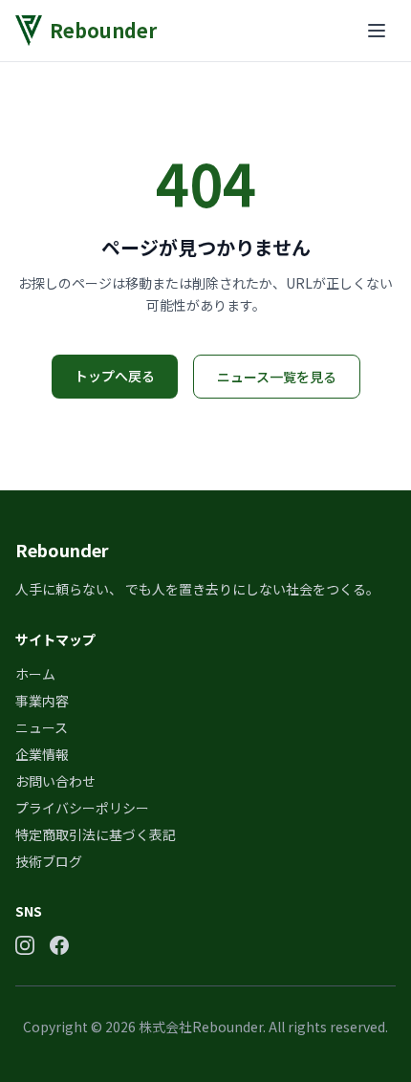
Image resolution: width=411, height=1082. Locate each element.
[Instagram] (24, 945)
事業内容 (42, 700)
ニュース (41, 727)
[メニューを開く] (376, 30)
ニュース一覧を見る (276, 376)
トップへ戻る (115, 375)
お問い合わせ (55, 780)
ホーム (35, 673)
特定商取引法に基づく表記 (95, 834)
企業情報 (42, 754)
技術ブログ (48, 861)
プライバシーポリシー (82, 807)
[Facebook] (59, 945)
